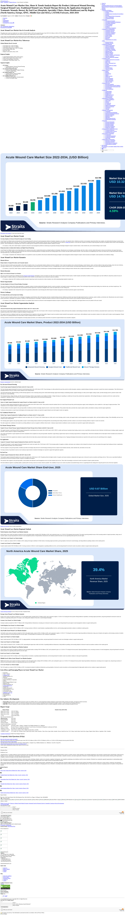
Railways (107, 38)
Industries (104, 9)
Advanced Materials (109, 46)
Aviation (107, 12)
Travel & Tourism (109, 69)
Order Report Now (11, 826)
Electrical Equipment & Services (112, 113)
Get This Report (4, 804)
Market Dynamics (25, 803)
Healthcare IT (108, 93)
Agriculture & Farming (110, 20)
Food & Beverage (106, 83)
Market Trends (18, 803)
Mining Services (108, 76)
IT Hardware (108, 103)
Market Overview (4, 803)
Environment (108, 73)
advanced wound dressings (28, 275)
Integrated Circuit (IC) (110, 141)
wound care (67, 242)
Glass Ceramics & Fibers (110, 50)
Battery (107, 71)
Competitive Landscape (50, 803)
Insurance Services (109, 43)
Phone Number (16, 809)
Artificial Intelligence (109, 99)
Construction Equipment (110, 135)
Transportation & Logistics (111, 39)
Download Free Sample (8, 22)
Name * (14, 807)
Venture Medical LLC (7, 685)
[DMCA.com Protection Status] (5, 889)
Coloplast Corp (6, 675)
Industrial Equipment (109, 114)
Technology (107, 107)
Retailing (107, 66)
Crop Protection (108, 25)
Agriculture (104, 19)
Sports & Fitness (108, 67)
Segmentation (6, 20)
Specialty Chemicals (109, 56)
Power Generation (109, 79)
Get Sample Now (4, 815)
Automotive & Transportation (108, 29)
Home (2, 2)
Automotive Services (109, 31)
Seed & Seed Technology (110, 27)
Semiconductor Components (111, 143)
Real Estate (107, 138)
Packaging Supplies (109, 125)
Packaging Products (109, 124)
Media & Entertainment (110, 105)
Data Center (108, 100)
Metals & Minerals (109, 52)
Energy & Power (106, 70)
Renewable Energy (109, 80)
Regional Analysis (41, 803)
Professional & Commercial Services (110, 128)
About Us (104, 3)
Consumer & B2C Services (111, 131)
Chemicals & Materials (107, 44)
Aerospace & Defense (107, 10)
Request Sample (4, 826)
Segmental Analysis (33, 803)
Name (14, 902)
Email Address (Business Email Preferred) (22, 904)
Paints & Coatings (109, 53)
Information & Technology (108, 98)
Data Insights (104, 145)
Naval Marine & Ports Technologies (112, 16)
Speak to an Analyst (5, 526)
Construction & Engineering (111, 112)
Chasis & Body (108, 35)
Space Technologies (109, 17)
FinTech (107, 101)
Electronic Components (110, 140)
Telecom (107, 108)
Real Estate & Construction (108, 133)
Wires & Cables (108, 81)
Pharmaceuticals (108, 97)
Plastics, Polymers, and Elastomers (112, 54)
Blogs (118, 146)
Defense (107, 15)
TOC (4, 19)
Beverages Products (109, 84)
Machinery (107, 117)
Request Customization (5, 382)
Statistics (115, 146)
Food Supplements (109, 89)
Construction (108, 134)
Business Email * (16, 808)
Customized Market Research (108, 5)
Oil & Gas (107, 77)
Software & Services (109, 106)
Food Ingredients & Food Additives (112, 85)
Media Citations (6, 869)
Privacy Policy (6, 877)
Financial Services (109, 42)
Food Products (108, 87)
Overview (5, 18)
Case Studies (110, 146)
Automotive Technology (110, 32)
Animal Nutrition (109, 24)
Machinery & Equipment (108, 110)
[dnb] (2, 884)
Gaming (107, 64)
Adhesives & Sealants (110, 45)
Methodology (6, 21)
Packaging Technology (110, 126)
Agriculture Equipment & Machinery (113, 22)
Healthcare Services (109, 94)
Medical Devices (109, 96)
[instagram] (3, 896)
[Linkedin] (6, 896)
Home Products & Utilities (110, 65)
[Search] (103, 151)
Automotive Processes (110, 30)
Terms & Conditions (7, 875)
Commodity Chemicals (110, 49)
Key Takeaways (11, 803)
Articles (121, 146)
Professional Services (109, 132)
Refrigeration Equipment (110, 119)
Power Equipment (109, 78)
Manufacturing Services (110, 118)
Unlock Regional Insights (6, 611)
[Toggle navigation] (8, 1)
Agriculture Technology (110, 23)
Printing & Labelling (109, 127)
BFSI (104, 40)
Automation (107, 111)
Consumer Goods (106, 58)
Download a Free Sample (6, 233)
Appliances (107, 60)
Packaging (105, 120)
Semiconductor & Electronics (109, 139)
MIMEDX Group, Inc (7, 692)
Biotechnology (108, 92)
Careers (4, 880)
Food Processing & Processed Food (112, 86)
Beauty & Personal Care (110, 63)
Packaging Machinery (110, 123)
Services (103, 4)
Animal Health (108, 91)
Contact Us (104, 147)
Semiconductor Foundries (110, 144)
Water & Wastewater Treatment (111, 57)
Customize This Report (5, 733)
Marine (107, 74)
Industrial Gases (108, 51)
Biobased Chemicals (109, 47)
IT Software (108, 104)
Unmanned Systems (109, 18)
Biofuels (107, 72)
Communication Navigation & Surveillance (114, 13)
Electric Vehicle (108, 36)
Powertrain (107, 37)
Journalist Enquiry (7, 878)
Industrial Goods (108, 116)
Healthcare (105, 90)
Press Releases (105, 146)
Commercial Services (109, 130)
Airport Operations (109, 11)
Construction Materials (110, 137)
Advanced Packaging (109, 121)
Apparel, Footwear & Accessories (112, 59)
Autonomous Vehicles (110, 33)
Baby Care (107, 62)
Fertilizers (107, 26)
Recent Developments (59, 803)
